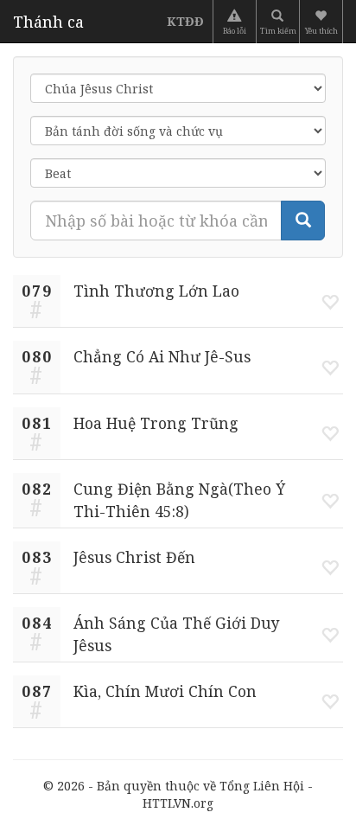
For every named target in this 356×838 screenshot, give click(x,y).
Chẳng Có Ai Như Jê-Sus (162, 356)
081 (37, 423)
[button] (322, 21)
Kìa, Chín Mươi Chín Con (165, 691)
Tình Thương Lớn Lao (156, 290)
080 (37, 356)
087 (37, 691)
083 (37, 557)
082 (37, 488)
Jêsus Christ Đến (134, 557)
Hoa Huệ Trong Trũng (155, 423)
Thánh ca (48, 21)
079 (37, 290)
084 (37, 622)
